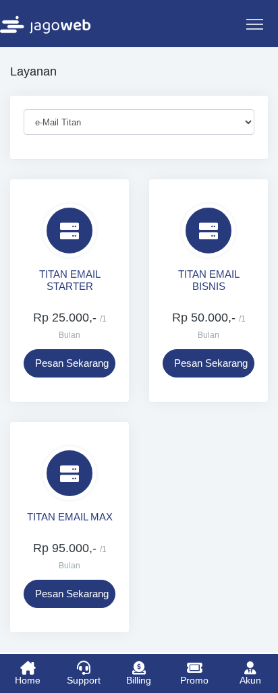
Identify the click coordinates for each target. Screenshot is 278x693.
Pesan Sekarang (72, 363)
